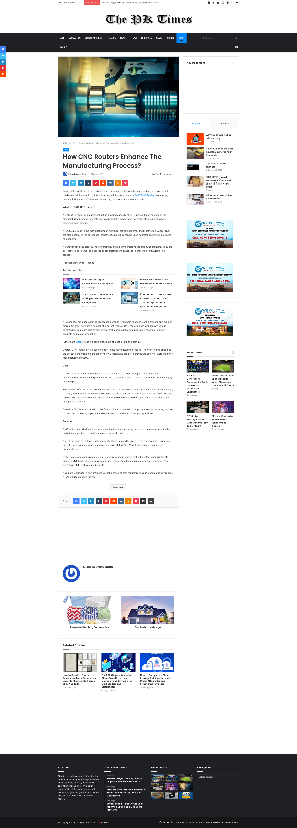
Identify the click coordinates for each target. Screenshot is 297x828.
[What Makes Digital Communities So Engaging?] (71, 283)
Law (135, 38)
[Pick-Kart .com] (148, 19)
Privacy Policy (205, 822)
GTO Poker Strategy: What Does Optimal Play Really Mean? (197, 421)
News (159, 38)
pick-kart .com (231, 822)
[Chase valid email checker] (195, 168)
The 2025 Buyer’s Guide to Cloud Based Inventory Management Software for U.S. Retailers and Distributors (116, 681)
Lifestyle (146, 38)
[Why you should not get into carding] (195, 139)
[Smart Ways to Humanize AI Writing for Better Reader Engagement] (71, 298)
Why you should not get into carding (219, 136)
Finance (111, 38)
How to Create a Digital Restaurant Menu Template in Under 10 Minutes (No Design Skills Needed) (80, 679)
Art (62, 38)
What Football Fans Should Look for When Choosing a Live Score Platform (223, 380)
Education (75, 38)
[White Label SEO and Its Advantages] (195, 199)
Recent (225, 123)
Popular (196, 123)
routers (118, 487)
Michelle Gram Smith (77, 174)
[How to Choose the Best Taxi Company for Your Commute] (195, 153)
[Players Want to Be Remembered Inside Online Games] (223, 407)
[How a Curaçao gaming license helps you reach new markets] (157, 778)
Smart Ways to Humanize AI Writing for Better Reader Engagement (98, 298)
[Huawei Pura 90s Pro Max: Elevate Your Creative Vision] (129, 283)
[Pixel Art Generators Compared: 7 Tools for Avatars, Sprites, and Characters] (198, 366)
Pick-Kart (105, 822)
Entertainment (93, 38)
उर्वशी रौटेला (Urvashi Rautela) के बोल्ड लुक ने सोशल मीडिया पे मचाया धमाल (218, 182)
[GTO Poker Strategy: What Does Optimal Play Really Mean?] (198, 407)
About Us (180, 822)
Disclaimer (218, 822)
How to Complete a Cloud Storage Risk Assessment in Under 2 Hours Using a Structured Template (155, 679)
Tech (181, 38)
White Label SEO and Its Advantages (219, 197)
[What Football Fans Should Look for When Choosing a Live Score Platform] (223, 366)
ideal (78, 341)
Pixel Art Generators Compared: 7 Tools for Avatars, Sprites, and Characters (138, 2)
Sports (170, 38)
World (63, 47)
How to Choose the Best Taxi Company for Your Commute (219, 152)
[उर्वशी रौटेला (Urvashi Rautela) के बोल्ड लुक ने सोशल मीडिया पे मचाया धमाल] (195, 181)
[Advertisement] (118, 534)
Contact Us (191, 822)
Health (124, 38)
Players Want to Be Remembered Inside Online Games (222, 421)
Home (68, 143)
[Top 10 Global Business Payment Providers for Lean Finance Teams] (186, 786)
